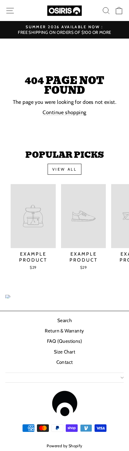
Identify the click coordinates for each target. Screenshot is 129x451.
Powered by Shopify (64, 445)
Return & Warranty (64, 331)
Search (64, 320)
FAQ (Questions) (64, 341)
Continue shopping (64, 112)
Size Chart (64, 352)
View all (64, 169)
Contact (64, 362)
